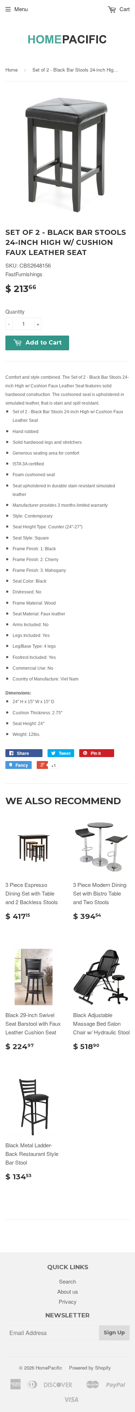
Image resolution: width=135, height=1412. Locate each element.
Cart (124, 9)
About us (67, 1291)
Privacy (68, 1301)
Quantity (14, 311)
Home (11, 69)
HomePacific (49, 1367)
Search (67, 1281)
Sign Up (114, 1332)
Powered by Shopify (90, 1367)
